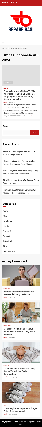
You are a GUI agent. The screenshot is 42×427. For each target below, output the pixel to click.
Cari (5, 126)
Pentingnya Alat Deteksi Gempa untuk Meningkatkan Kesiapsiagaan (19, 191)
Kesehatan (7, 221)
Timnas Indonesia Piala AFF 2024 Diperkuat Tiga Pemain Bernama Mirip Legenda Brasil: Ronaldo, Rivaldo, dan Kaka (21, 75)
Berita (6, 88)
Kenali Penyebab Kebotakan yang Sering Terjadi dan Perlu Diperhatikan (20, 172)
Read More (30, 116)
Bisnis (5, 216)
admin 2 (6, 102)
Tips (5, 246)
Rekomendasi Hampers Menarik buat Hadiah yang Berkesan (19, 153)
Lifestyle (6, 226)
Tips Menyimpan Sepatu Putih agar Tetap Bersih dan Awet (21, 181)
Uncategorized (9, 251)
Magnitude (31, 422)
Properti (6, 236)
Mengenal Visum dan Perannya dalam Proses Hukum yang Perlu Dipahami (19, 162)
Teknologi (7, 241)
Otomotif (7, 231)
